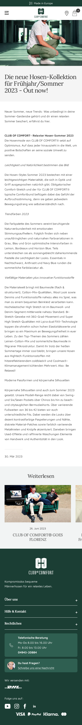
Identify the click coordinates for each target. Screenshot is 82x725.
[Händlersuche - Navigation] (67, 13)
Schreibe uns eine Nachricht (36, 668)
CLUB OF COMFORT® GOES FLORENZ (38, 537)
